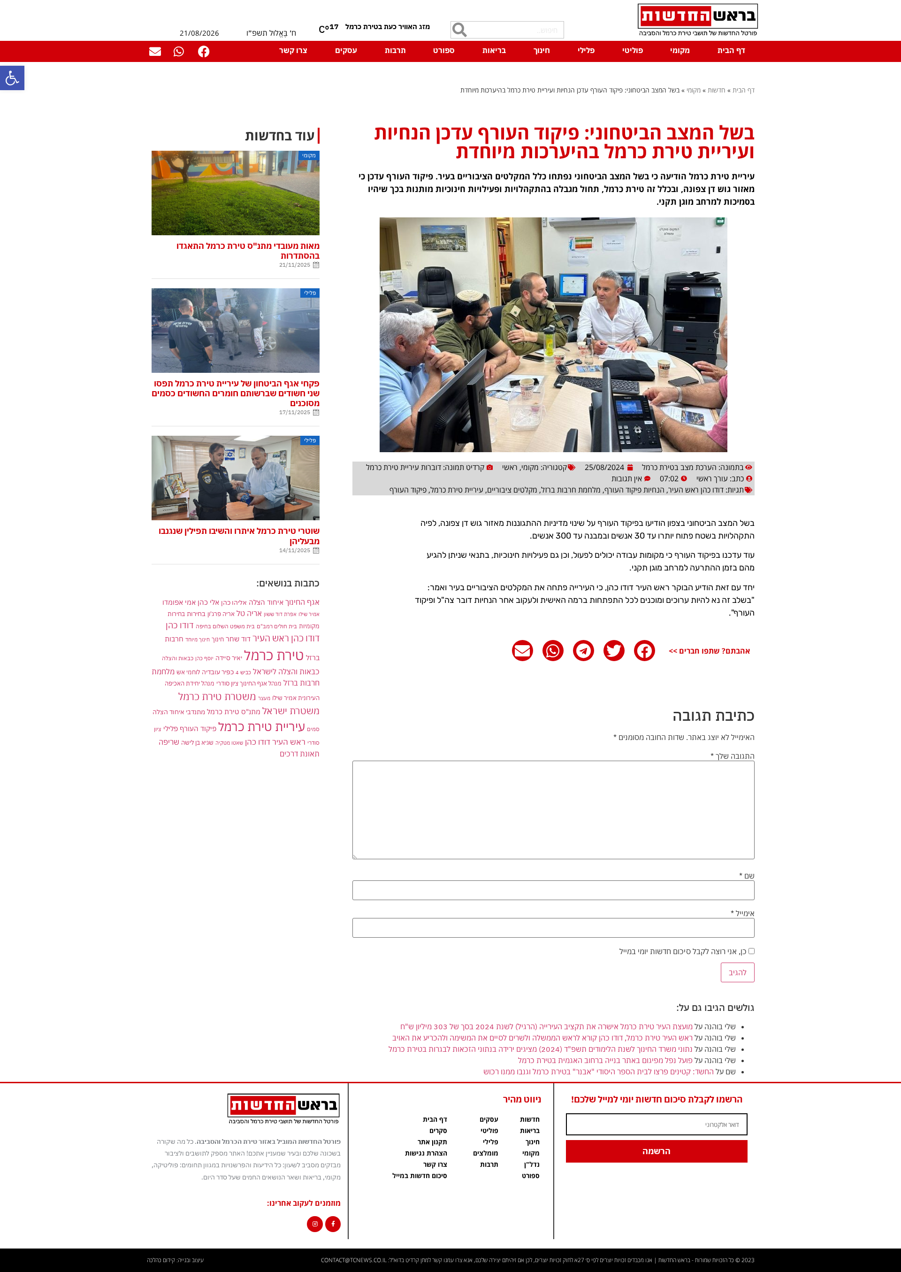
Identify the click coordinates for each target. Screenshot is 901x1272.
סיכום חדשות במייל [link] (419, 1175)
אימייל (743, 913)
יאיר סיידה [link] (228, 657)
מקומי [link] (680, 50)
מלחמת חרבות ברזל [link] (571, 490)
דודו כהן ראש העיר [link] (696, 490)
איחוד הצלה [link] (266, 602)
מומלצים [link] (485, 1153)
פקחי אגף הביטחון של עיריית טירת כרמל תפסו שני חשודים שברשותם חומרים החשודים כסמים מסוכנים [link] (236, 393)
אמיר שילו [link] (309, 613)
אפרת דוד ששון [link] (280, 614)
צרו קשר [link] (293, 50)
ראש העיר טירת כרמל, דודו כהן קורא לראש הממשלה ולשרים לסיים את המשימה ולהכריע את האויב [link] (542, 1037)
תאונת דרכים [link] (300, 753)
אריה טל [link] (249, 613)
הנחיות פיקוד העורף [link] (634, 490)
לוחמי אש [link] (188, 672)
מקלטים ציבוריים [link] (512, 490)
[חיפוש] (459, 30)
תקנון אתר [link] (432, 1141)
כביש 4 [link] (243, 672)
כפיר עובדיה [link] (218, 672)
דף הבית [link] (731, 50)
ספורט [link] (444, 50)
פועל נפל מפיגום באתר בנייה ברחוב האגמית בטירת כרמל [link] (605, 1060)
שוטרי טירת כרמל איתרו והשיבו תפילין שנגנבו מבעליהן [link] (239, 535)
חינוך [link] (542, 50)
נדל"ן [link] (532, 1164)
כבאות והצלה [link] (177, 658)
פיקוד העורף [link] (408, 490)
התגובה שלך (732, 756)
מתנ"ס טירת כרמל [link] (233, 711)
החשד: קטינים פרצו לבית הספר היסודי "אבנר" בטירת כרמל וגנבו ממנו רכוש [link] (598, 1071)
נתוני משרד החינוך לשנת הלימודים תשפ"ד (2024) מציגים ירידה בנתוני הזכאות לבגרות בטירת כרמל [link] (541, 1049)
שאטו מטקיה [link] (229, 742)
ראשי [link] (510, 467)
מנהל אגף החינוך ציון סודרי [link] (249, 683)
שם (747, 875)
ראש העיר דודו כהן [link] (275, 742)
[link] (12, 78)
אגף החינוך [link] (302, 602)
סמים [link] (313, 728)
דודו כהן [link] (180, 625)
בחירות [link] (196, 613)
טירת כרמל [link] (274, 655)
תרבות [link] (395, 50)
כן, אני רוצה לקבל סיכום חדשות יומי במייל (683, 951)
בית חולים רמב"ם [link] (277, 626)
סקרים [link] (438, 1130)
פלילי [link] (586, 50)
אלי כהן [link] (208, 602)
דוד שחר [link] (238, 638)
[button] (644, 650)
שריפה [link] (169, 742)
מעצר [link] (264, 698)
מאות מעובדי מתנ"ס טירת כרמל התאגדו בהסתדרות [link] (248, 250)
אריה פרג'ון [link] (221, 613)
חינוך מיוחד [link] (197, 639)
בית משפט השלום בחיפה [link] (225, 626)
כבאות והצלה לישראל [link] (286, 671)
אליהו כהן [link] (234, 602)
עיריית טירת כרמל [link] (456, 490)
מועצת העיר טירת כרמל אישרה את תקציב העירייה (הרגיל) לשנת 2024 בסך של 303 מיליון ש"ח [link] (546, 1026)
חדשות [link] (716, 89)
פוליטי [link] (632, 50)
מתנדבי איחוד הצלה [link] (179, 712)
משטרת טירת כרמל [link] (217, 696)
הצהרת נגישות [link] (426, 1153)
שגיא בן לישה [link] (197, 742)
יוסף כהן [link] (204, 658)
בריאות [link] (494, 50)
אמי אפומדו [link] (179, 602)
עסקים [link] (346, 50)
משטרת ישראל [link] (291, 710)
